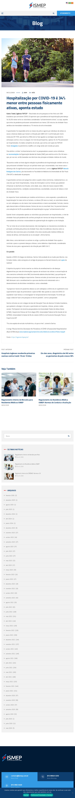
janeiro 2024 (9, 523)
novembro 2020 (10, 700)
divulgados (14, 146)
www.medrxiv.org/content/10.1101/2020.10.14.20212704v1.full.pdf (42, 332)
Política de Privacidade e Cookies (41, 795)
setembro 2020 (10, 709)
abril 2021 (9, 677)
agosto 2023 (9, 547)
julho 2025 (9, 509)
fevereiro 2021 (10, 686)
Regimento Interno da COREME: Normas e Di (28, 473)
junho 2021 (9, 668)
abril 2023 (9, 565)
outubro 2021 (10, 649)
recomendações (13, 154)
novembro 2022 (10, 588)
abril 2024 (9, 519)
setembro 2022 (10, 598)
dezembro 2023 (10, 528)
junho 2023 (9, 556)
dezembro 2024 (10, 514)
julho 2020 (9, 719)
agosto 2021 (9, 658)
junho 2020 (9, 723)
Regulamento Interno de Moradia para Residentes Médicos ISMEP (17, 401)
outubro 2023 (10, 537)
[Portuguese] (69, 3)
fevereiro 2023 (10, 574)
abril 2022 (9, 621)
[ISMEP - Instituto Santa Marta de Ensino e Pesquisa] (37, 5)
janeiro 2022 (9, 635)
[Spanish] (72, 3)
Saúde (33, 92)
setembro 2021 (10, 654)
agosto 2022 (9, 602)
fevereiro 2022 (10, 630)
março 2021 (9, 682)
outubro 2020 (10, 705)
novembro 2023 (10, 533)
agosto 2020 (9, 714)
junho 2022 (9, 612)
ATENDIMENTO (65, 13)
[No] (73, 793)
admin (25, 92)
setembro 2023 (10, 542)
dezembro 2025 (10, 500)
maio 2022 (9, 616)
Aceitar (26, 795)
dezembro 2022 (10, 584)
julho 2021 (9, 663)
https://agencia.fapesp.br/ (20, 337)
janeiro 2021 (9, 691)
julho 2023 (9, 551)
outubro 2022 (10, 593)
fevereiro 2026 (10, 495)
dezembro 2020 (10, 696)
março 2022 (9, 626)
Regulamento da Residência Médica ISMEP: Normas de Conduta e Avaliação (55, 401)
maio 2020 (9, 728)
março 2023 (9, 570)
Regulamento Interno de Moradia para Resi (27, 455)
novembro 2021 (10, 644)
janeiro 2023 (9, 579)
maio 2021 (9, 672)
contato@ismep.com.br (19, 775)
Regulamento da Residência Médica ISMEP (27, 464)
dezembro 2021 (10, 640)
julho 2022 (9, 607)
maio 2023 (9, 561)
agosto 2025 (9, 505)
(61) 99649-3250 (53, 775)
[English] (67, 3)
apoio (63, 260)
